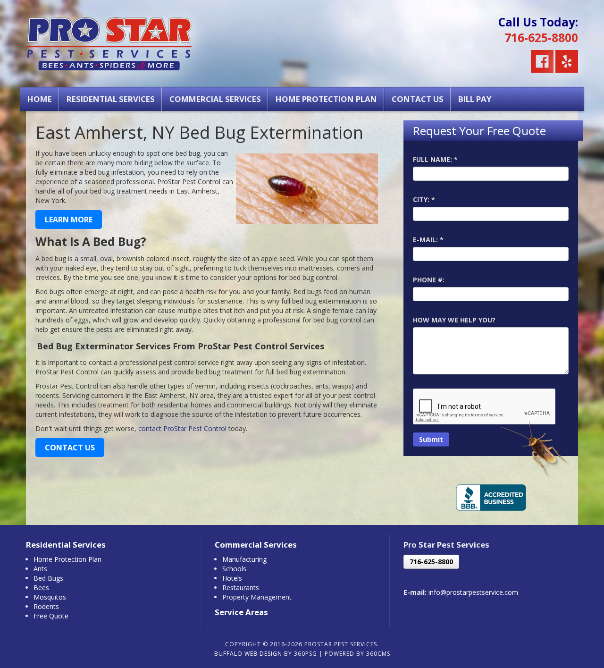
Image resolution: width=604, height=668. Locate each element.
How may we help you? (454, 319)
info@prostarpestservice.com (473, 592)
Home (39, 98)
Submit (431, 439)
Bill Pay (475, 98)
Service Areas (241, 612)
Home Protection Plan (326, 98)
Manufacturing (244, 559)
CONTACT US (70, 447)
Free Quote (51, 615)
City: (424, 199)
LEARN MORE (68, 219)
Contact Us (418, 98)
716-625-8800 (541, 37)
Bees (41, 587)
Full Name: (435, 159)
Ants (40, 568)
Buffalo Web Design (248, 654)
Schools (234, 568)
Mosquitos (50, 596)
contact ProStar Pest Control (182, 428)
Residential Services (111, 98)
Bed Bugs (48, 578)
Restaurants (240, 587)
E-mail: (428, 239)
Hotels (232, 578)
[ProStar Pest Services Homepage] (109, 40)
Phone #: (429, 279)
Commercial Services (215, 98)
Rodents (46, 606)
